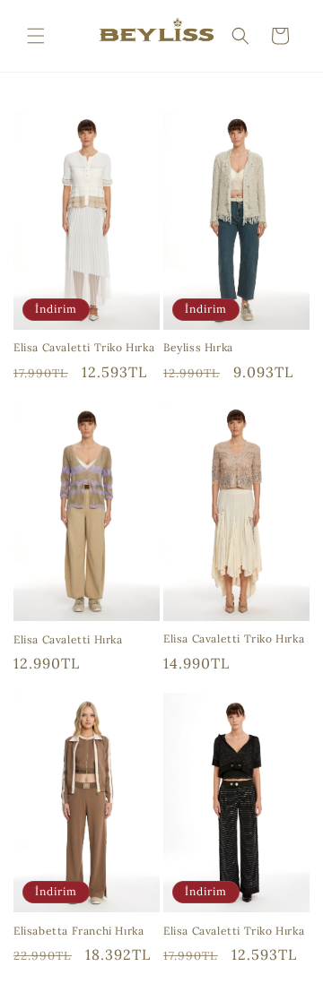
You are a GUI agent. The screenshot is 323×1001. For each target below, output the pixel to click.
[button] (36, 36)
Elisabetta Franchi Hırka (78, 930)
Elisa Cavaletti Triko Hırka (83, 347)
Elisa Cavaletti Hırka (68, 639)
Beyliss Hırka (198, 347)
